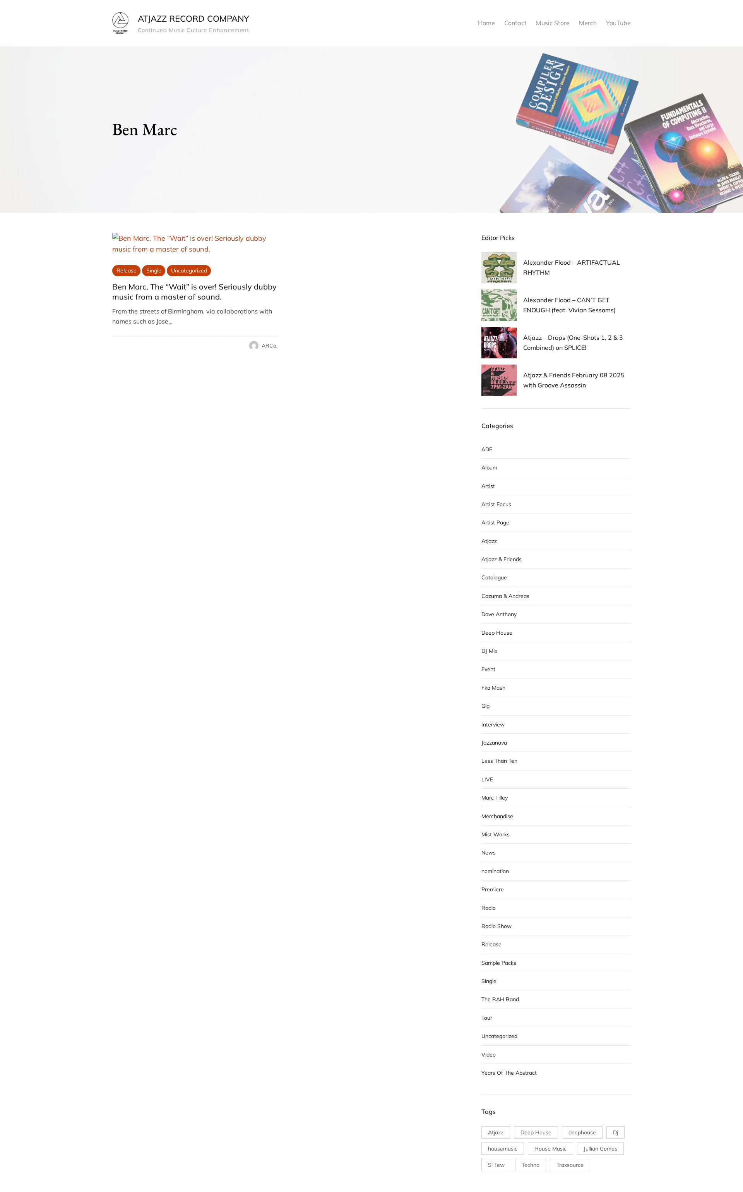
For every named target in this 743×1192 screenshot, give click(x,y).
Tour (486, 1017)
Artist (488, 486)
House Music (550, 1148)
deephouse (582, 1132)
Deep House (496, 632)
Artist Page (495, 522)
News (488, 852)
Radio (488, 907)
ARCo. (269, 345)
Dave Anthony (499, 614)
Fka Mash (493, 687)
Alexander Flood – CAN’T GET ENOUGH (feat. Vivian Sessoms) (569, 305)
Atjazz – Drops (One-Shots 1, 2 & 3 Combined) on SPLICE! (573, 342)
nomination (495, 871)
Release (126, 270)
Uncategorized (189, 270)
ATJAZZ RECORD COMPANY (193, 18)
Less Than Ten (499, 760)
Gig (485, 705)
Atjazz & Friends (501, 559)
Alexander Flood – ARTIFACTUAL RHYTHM (571, 267)
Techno (530, 1164)
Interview (493, 724)
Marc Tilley (494, 797)
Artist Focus (496, 504)
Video (488, 1054)
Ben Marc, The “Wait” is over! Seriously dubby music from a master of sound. (194, 291)
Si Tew (496, 1164)
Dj (615, 1132)
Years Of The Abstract (509, 1072)
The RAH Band (500, 999)
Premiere (492, 889)
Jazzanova (494, 742)
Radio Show (496, 926)
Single (153, 270)
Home (486, 23)
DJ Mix (489, 650)
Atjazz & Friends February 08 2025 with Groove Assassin (574, 380)
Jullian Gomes (600, 1148)
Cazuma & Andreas (505, 596)
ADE (486, 449)
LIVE (487, 779)
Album (489, 467)
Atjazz (489, 541)
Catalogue (494, 577)
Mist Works (495, 834)
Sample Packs (498, 962)
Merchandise (497, 816)
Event (488, 669)
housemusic (502, 1148)
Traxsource (570, 1164)
